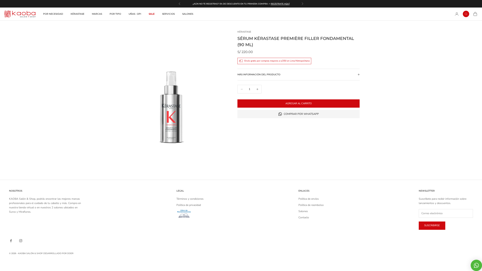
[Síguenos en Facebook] (11, 241)
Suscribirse (432, 225)
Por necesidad (53, 13)
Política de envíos (308, 199)
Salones (187, 13)
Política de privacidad (188, 205)
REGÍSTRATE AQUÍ (280, 3)
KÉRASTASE (244, 31)
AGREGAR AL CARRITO (298, 103)
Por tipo (115, 13)
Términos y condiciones (190, 199)
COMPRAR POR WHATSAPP (301, 114)
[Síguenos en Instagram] (21, 241)
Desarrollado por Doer (58, 253)
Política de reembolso (311, 205)
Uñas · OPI (135, 13)
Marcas (97, 13)
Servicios (168, 13)
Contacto (303, 217)
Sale (152, 13)
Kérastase (77, 13)
